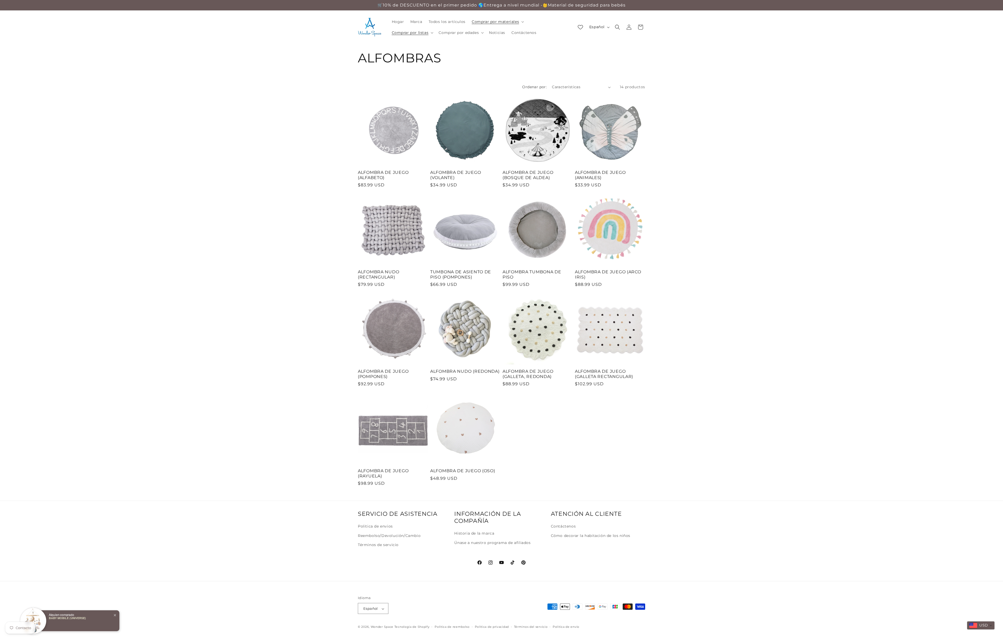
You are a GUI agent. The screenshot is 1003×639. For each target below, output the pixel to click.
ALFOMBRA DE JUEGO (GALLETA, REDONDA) (528, 374)
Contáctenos (563, 526)
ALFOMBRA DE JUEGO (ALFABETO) (383, 175)
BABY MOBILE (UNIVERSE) (67, 618)
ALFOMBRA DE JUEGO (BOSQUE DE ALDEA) (528, 175)
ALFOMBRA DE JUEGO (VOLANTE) (455, 175)
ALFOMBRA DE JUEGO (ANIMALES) (600, 175)
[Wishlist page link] (580, 27)
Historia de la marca (474, 533)
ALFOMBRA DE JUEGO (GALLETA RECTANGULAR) (604, 374)
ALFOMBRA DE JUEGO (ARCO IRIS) (608, 274)
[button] (497, 21)
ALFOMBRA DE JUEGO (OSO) (462, 470)
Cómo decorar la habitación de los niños (590, 535)
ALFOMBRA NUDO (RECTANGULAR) (378, 274)
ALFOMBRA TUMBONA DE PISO (532, 274)
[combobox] (981, 625)
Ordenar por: (534, 87)
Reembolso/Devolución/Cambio (389, 535)
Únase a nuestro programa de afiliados (492, 542)
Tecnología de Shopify (412, 627)
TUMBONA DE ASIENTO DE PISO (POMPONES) (460, 274)
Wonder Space (382, 627)
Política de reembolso (452, 627)
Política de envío (566, 627)
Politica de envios (375, 526)
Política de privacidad (492, 627)
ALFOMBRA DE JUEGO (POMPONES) (383, 374)
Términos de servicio (378, 544)
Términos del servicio (531, 627)
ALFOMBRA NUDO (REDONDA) (465, 371)
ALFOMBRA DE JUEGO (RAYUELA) (383, 473)
